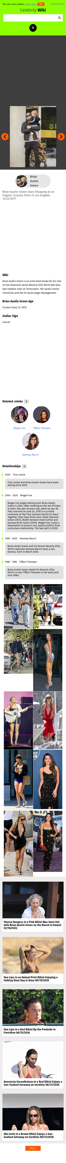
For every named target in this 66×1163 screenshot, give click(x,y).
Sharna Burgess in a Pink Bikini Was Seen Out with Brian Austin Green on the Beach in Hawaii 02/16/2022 (32, 925)
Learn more (30, 4)
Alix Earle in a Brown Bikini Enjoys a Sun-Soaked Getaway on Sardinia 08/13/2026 (29, 1135)
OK (41, 4)
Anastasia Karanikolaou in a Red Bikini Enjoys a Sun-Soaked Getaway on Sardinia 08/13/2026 (33, 1083)
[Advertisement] (33, 71)
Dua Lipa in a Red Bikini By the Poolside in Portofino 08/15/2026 (30, 1031)
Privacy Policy (57, 4)
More (33, 1148)
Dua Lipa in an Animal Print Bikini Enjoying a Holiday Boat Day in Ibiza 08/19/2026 (31, 979)
